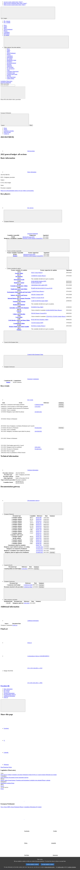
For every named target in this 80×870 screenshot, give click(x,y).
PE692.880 (38, 517)
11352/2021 (37, 406)
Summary (61, 404)
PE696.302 (38, 522)
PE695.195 (38, 531)
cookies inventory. (72, 867)
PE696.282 (38, 543)
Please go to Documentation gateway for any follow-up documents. (17, 190)
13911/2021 (37, 447)
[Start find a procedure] (13, 92)
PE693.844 (38, 528)
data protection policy (50, 867)
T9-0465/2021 (38, 449)
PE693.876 (38, 524)
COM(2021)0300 (39, 404)
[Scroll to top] (13, 705)
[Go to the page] (46, 424)
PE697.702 (38, 545)
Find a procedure (5, 84)
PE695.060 (38, 541)
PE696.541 (38, 534)
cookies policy (60, 867)
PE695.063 (38, 519)
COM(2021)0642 (28, 587)
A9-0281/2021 (38, 411)
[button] (24, 800)
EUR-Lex (14, 625)
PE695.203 (38, 536)
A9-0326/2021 (38, 431)
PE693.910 (38, 526)
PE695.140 (38, 529)
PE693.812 (38, 521)
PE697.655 (38, 538)
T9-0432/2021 (38, 427)
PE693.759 (38, 540)
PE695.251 (38, 533)
